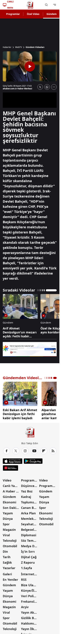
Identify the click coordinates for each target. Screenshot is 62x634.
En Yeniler (10, 580)
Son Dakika (11, 508)
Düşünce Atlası (30, 486)
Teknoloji (10, 540)
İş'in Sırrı (28, 551)
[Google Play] (33, 461)
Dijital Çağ (29, 557)
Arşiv (25, 607)
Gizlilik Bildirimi (30, 618)
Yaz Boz (27, 491)
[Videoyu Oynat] (30, 66)
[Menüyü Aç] (55, 5)
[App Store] (12, 461)
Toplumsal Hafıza (30, 502)
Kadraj (26, 497)
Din (5, 551)
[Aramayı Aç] (46, 5)
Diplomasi (28, 535)
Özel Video (33, 14)
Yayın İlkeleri (30, 629)
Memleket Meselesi (30, 519)
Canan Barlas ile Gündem (30, 508)
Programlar (13, 14)
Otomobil (10, 546)
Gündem (51, 14)
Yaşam (8, 513)
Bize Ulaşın (29, 585)
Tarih (7, 557)
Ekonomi (9, 502)
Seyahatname (30, 524)
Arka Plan (28, 513)
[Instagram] (25, 450)
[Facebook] (6, 450)
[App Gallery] (10, 468)
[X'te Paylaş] (40, 87)
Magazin (9, 530)
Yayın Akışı (29, 612)
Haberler (7, 47)
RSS (24, 580)
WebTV (18, 47)
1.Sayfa (26, 568)
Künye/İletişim (30, 590)
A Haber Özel (11, 491)
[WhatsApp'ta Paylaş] (47, 87)
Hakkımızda (30, 623)
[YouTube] (34, 450)
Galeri (7, 574)
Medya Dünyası (30, 546)
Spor (6, 524)
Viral (6, 535)
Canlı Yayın (11, 486)
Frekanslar (29, 601)
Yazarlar (9, 568)
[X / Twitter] (15, 450)
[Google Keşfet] (30, 349)
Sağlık (7, 562)
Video (7, 480)
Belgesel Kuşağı (30, 530)
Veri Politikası (30, 596)
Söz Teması (29, 540)
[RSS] (53, 450)
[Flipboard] (43, 450)
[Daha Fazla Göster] (54, 87)
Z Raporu (28, 562)
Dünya (8, 519)
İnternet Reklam (30, 574)
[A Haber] (29, 5)
